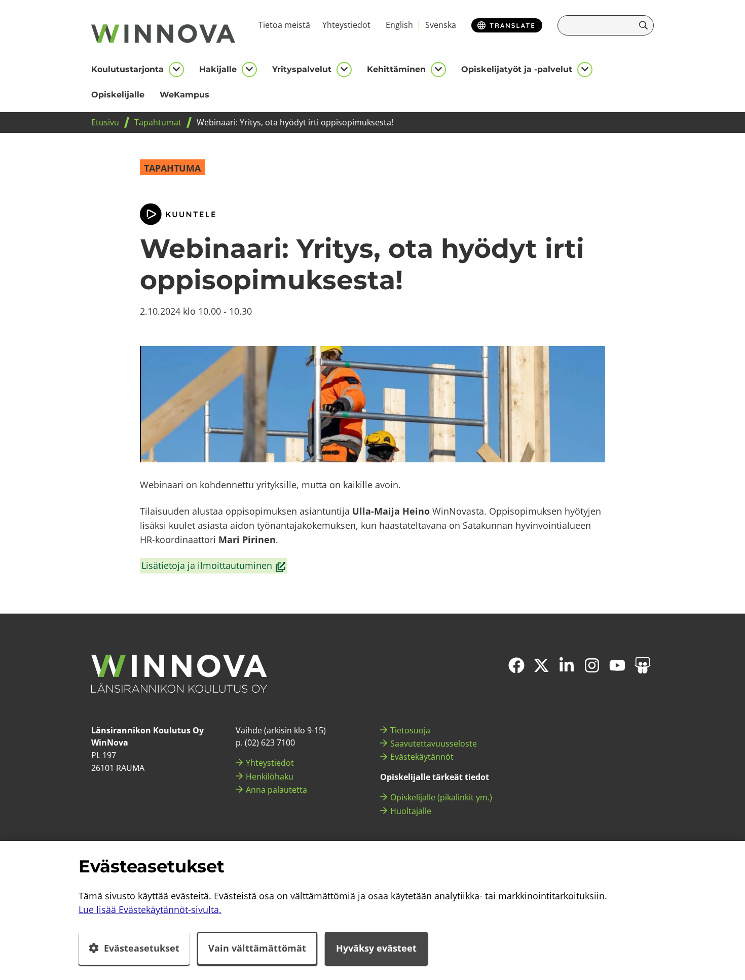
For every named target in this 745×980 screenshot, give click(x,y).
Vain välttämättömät (257, 948)
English (399, 24)
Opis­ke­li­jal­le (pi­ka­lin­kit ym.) (441, 797)
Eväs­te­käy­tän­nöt (422, 756)
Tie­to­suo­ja (410, 730)
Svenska (440, 24)
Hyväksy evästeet (376, 948)
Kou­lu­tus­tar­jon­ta (127, 69)
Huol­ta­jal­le (410, 811)
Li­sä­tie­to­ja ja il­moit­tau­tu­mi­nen (214, 566)
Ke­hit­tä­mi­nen (396, 69)
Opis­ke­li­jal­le (117, 94)
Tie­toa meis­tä (284, 24)
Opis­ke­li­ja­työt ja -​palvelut (516, 69)
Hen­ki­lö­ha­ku (269, 776)
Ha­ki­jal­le (218, 69)
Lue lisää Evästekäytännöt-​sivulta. (150, 909)
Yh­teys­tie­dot (346, 24)
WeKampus (184, 94)
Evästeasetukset (141, 948)
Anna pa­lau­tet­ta (276, 789)
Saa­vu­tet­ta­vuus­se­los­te (433, 743)
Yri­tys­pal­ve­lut (301, 69)
